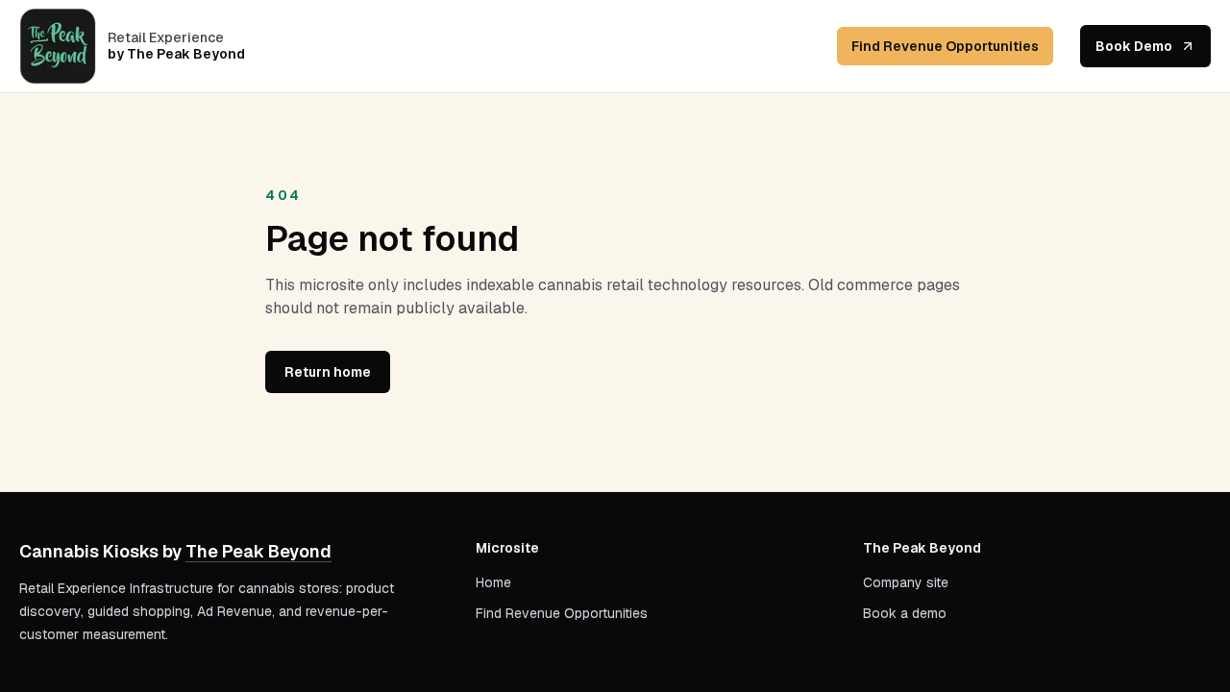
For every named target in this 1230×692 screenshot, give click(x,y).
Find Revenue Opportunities (945, 46)
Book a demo (905, 613)
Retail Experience (166, 38)
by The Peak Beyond (176, 54)
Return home (327, 372)
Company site (905, 582)
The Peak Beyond (258, 551)
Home (493, 582)
